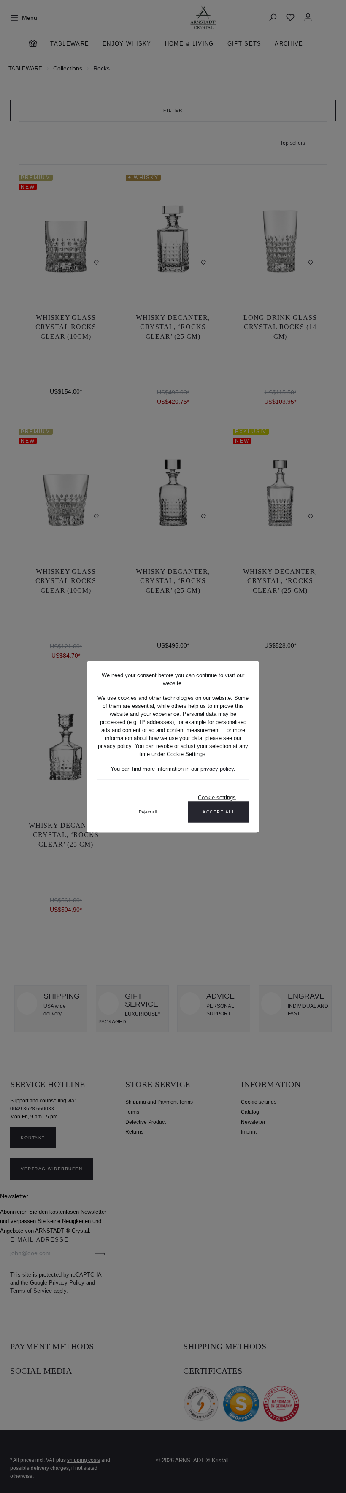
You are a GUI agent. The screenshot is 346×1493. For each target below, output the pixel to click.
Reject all (148, 811)
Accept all (219, 811)
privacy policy (217, 768)
